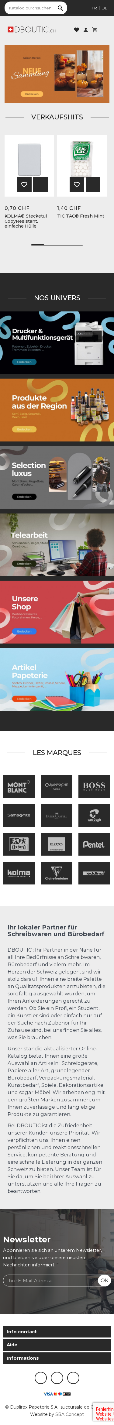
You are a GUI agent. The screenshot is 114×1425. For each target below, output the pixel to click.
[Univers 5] (57, 679)
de (104, 7)
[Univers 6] (57, 342)
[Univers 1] (57, 477)
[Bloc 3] (57, 73)
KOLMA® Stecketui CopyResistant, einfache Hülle (26, 221)
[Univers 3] (57, 612)
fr (94, 7)
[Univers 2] (57, 544)
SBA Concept (69, 1414)
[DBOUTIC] (32, 29)
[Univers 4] (57, 409)
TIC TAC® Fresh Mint (80, 216)
